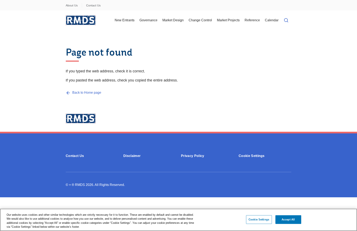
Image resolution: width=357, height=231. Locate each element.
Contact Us (93, 5)
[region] (178, 220)
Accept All (288, 219)
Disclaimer (131, 156)
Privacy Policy (192, 156)
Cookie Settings (252, 156)
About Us (72, 5)
